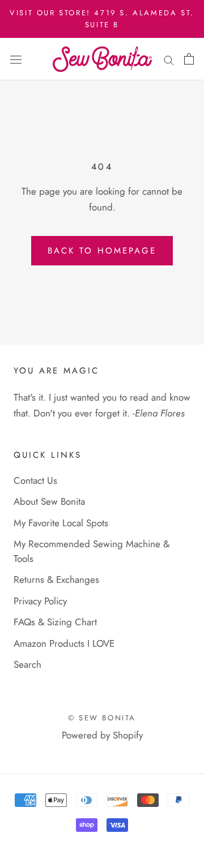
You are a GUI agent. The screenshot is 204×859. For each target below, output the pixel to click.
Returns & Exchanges (56, 579)
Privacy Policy (40, 601)
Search (27, 664)
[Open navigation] (16, 59)
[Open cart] (189, 59)
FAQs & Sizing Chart (55, 622)
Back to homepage (102, 250)
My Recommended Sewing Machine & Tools (91, 551)
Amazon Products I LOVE (64, 643)
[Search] (169, 59)
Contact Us (35, 480)
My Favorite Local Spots (61, 523)
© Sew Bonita (102, 717)
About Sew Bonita (49, 501)
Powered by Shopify (102, 735)
